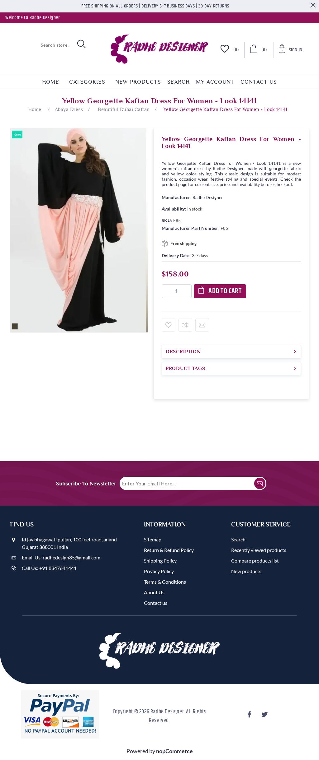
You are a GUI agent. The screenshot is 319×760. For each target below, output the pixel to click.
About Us (154, 592)
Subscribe (259, 483)
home (50, 82)
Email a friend (202, 325)
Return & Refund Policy (169, 550)
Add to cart (224, 291)
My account (215, 82)
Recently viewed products (258, 550)
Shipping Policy (160, 560)
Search (178, 82)
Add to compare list (185, 325)
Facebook (250, 716)
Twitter (265, 716)
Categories (87, 82)
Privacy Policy (159, 571)
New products (138, 82)
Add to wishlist (168, 325)
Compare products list (255, 560)
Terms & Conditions (165, 582)
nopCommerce (174, 751)
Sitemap (152, 539)
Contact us (258, 82)
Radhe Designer (208, 197)
